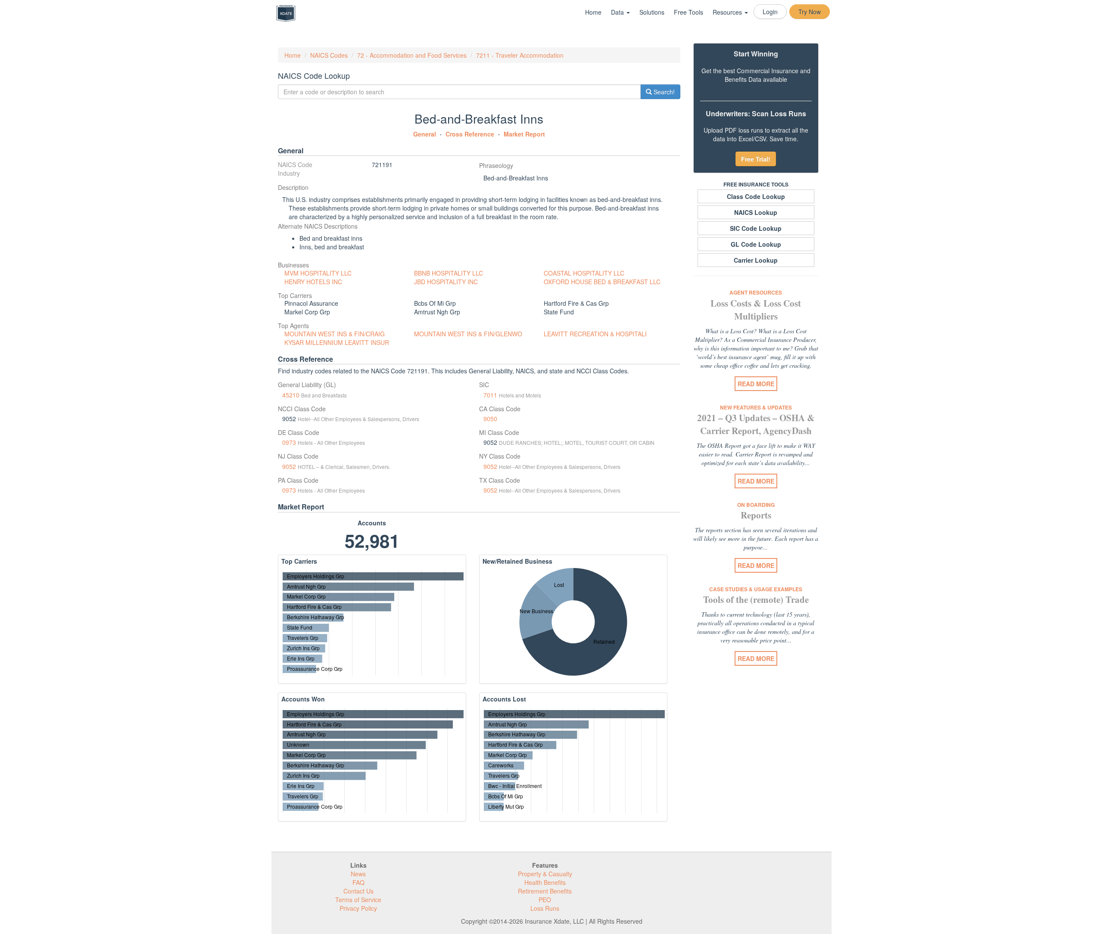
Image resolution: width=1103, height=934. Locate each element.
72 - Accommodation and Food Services (412, 55)
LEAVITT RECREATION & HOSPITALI (595, 333)
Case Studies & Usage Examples (755, 589)
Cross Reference (470, 134)
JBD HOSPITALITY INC (446, 281)
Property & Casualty (545, 873)
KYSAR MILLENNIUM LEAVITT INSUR (336, 342)
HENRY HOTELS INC (313, 281)
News (358, 873)
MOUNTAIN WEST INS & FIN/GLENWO (468, 333)
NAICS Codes (329, 55)
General (424, 134)
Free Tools (688, 12)
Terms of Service (358, 899)
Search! (663, 91)
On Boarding (756, 505)
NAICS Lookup (755, 212)
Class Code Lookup (756, 196)
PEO (545, 899)
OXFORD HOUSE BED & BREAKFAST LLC (602, 281)
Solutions (651, 12)
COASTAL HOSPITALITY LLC (584, 273)
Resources (728, 12)
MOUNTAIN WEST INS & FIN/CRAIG (334, 333)
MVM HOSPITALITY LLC (318, 273)
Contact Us (358, 891)
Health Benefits (545, 882)
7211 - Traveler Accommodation (520, 55)
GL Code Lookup (756, 244)
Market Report (524, 134)
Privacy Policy (358, 908)
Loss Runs (544, 908)
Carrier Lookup (756, 260)
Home (593, 12)
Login (770, 11)
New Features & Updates (756, 407)
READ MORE (756, 383)
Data (618, 12)
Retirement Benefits (545, 891)
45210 (290, 395)
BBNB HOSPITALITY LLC (448, 273)
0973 (289, 442)
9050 (490, 418)
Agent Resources (755, 292)
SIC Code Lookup (756, 228)
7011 (490, 395)
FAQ (358, 882)
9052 (289, 466)
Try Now (809, 11)
